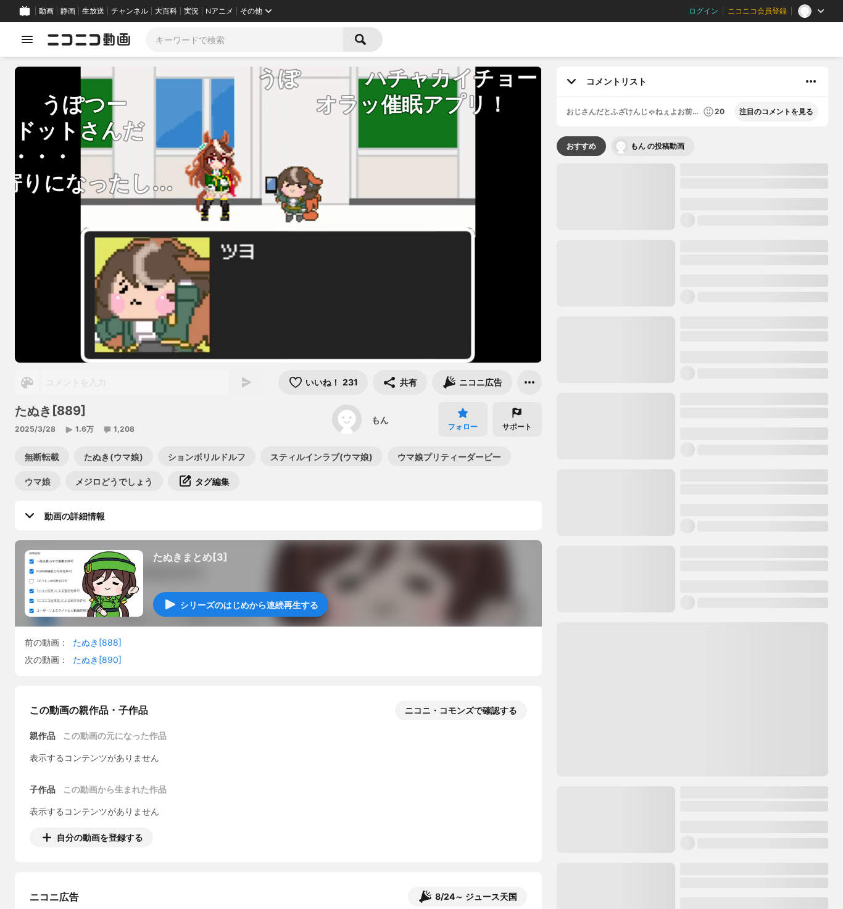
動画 (46, 11)
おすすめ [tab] (581, 145)
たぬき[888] (97, 642)
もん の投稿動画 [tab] (657, 145)
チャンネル (129, 11)
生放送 (93, 11)
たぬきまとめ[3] (190, 557)
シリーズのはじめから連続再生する (249, 604)
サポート (517, 426)
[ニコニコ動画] (89, 39)
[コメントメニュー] (811, 81)
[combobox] (244, 39)
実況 (191, 11)
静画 (67, 11)
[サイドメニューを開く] (27, 39)
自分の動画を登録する (100, 837)
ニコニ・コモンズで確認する (461, 710)
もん (380, 419)
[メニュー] (529, 382)
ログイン (703, 11)
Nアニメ (219, 11)
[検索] (363, 39)
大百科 (166, 11)
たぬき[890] (97, 659)
